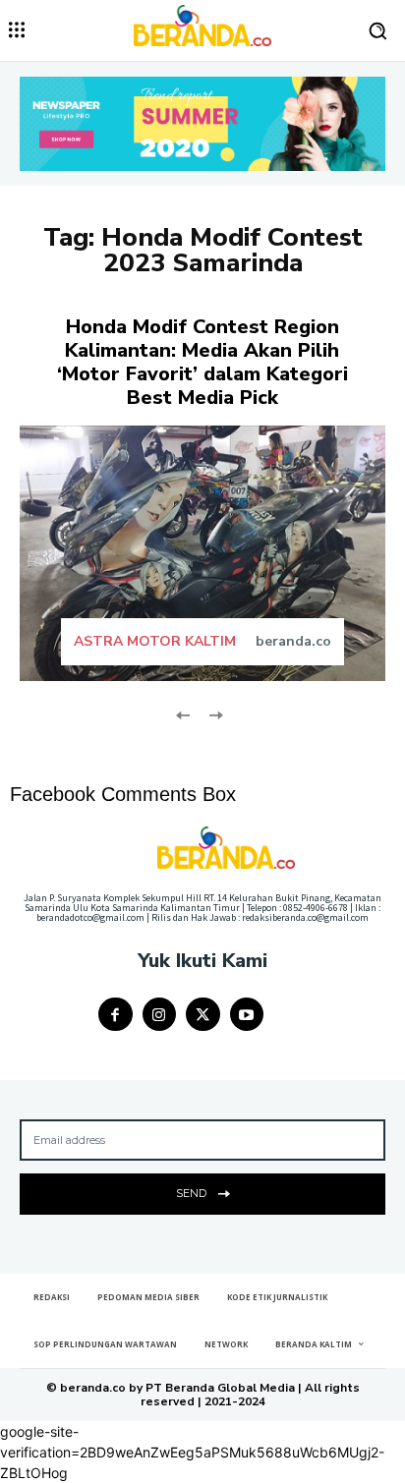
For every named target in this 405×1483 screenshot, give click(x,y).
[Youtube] (247, 1015)
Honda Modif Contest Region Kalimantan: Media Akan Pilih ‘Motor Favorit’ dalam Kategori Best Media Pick (202, 362)
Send (191, 1193)
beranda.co (293, 641)
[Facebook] (115, 1015)
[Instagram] (160, 1015)
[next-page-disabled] (214, 713)
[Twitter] (203, 1015)
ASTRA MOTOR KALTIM (155, 642)
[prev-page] (183, 713)
